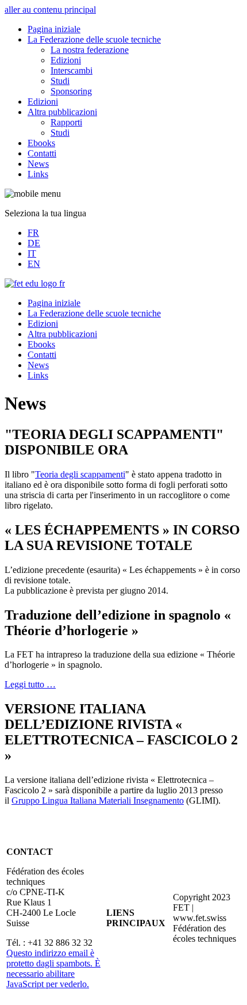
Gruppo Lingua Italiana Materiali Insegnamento (97, 800)
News (38, 164)
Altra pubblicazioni (62, 112)
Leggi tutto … (30, 684)
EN (34, 264)
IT (32, 253)
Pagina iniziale (54, 29)
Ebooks (41, 143)
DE (34, 243)
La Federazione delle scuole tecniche (94, 39)
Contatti (42, 153)
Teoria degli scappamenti (80, 474)
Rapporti (66, 122)
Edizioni (66, 60)
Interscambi (71, 70)
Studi (60, 81)
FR (33, 233)
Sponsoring (71, 91)
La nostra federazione (90, 50)
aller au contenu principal (50, 9)
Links (38, 174)
